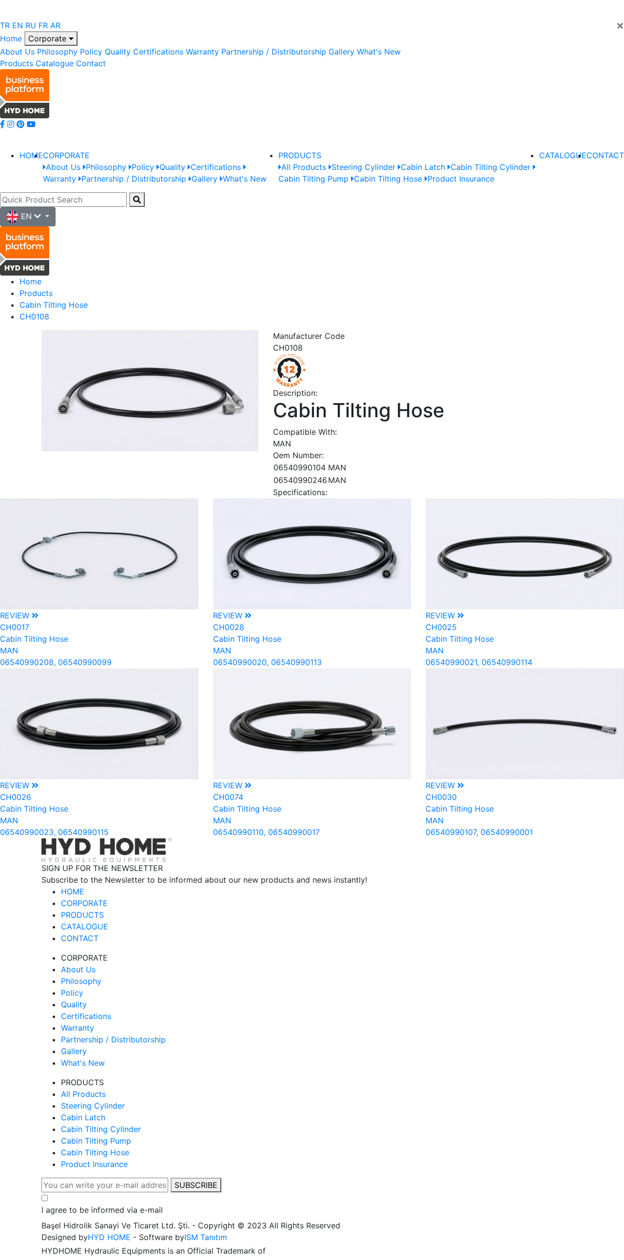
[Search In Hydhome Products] (137, 199)
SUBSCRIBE (196, 1185)
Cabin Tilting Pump (96, 1141)
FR (43, 25)
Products (16, 63)
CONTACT (605, 155)
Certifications (158, 51)
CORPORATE (66, 155)
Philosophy (57, 51)
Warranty (202, 51)
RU (30, 25)
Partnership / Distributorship (273, 51)
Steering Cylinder (93, 1106)
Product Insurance (94, 1164)
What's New (379, 51)
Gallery (341, 51)
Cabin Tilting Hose (54, 305)
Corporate (48, 38)
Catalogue (55, 63)
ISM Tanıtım (205, 1237)
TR (5, 25)
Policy (91, 51)
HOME (31, 155)
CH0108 (34, 316)
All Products (83, 1094)
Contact (91, 63)
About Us (17, 51)
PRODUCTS (299, 155)
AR (55, 25)
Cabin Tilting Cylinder (101, 1129)
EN (17, 25)
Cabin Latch (83, 1117)
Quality (118, 51)
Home (11, 38)
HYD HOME (109, 1237)
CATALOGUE (562, 155)
